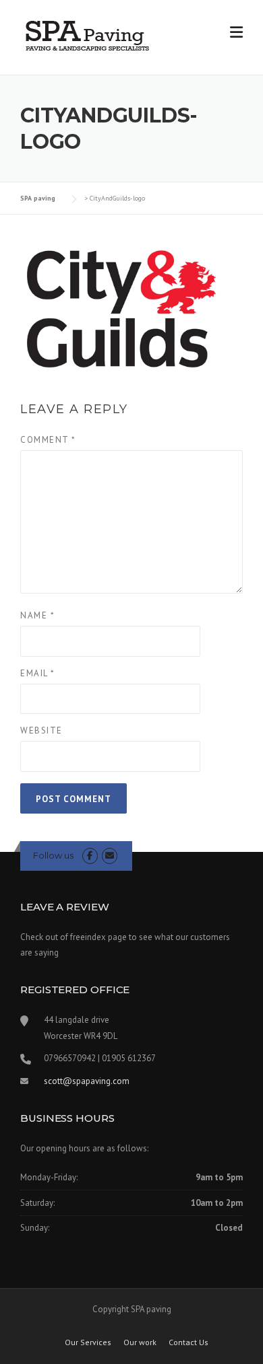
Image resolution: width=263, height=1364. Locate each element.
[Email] (109, 855)
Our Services (88, 1342)
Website (41, 730)
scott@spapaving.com (86, 1081)
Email (37, 673)
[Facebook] (90, 855)
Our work (139, 1342)
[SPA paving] (87, 35)
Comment (48, 439)
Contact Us (188, 1342)
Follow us (53, 855)
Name (37, 615)
